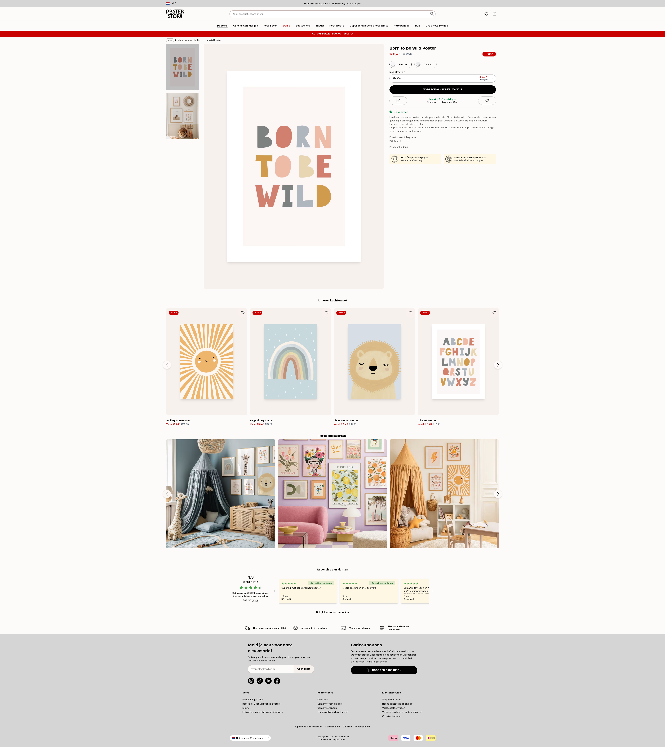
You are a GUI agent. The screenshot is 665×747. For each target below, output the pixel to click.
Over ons (322, 699)
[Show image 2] (182, 116)
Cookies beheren (391, 716)
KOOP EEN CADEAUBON (386, 670)
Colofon (347, 726)
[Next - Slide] (498, 365)
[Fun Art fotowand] (332, 493)
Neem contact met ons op (397, 703)
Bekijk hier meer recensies (332, 612)
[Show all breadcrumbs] (170, 40)
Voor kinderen (185, 40)
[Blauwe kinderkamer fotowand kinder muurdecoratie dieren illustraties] (220, 493)
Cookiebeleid (332, 726)
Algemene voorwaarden (308, 726)
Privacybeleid (362, 726)
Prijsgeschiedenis (398, 147)
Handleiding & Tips (253, 699)
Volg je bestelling (391, 699)
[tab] (486, 14)
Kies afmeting (397, 71)
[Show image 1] (182, 67)
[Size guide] (398, 100)
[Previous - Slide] (167, 365)
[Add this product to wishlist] (487, 100)
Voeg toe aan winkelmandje (442, 89)
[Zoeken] (432, 13)
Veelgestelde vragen (393, 707)
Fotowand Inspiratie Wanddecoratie (262, 712)
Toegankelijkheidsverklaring (332, 712)
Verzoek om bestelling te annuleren (402, 712)
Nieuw (245, 707)
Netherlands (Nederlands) (250, 738)
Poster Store (340, 736)
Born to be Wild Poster (209, 40)
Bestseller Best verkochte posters (261, 703)
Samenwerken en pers (330, 703)
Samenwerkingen (327, 707)
